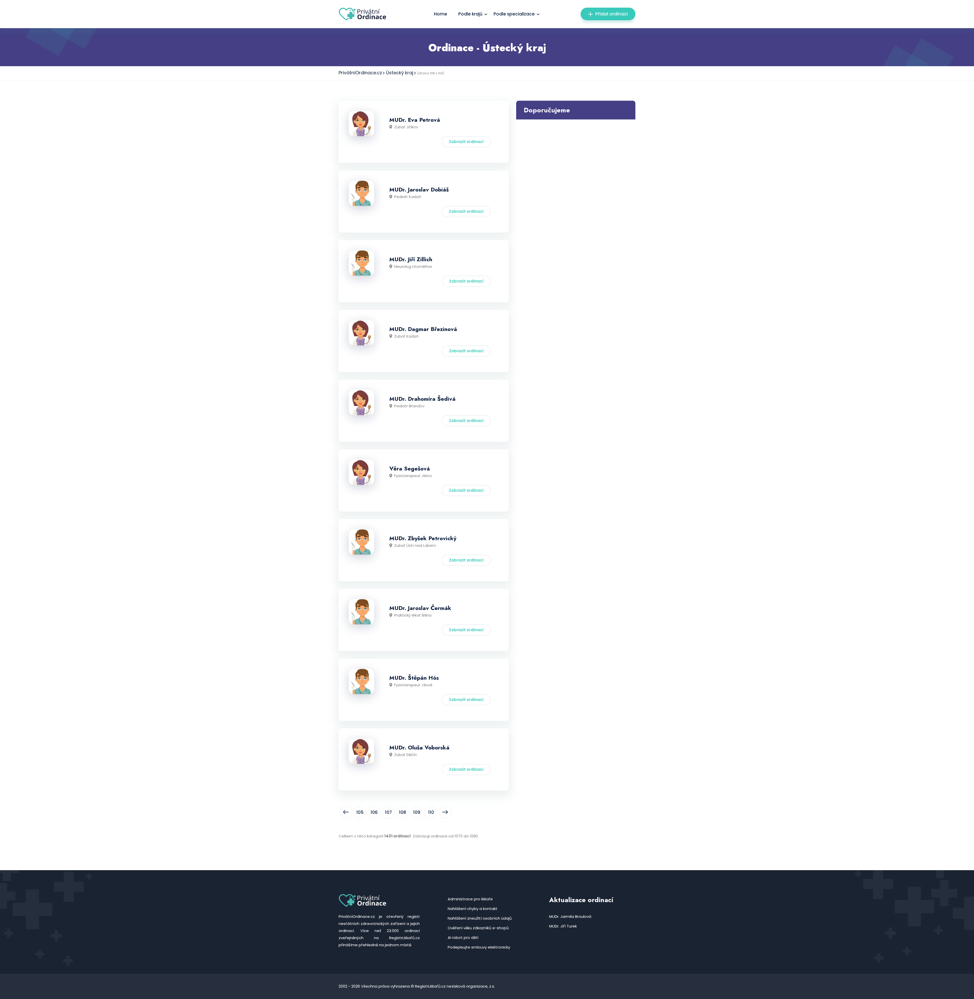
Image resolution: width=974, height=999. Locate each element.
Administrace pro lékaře (470, 899)
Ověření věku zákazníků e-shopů (478, 928)
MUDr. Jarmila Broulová (570, 916)
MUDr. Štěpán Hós (414, 677)
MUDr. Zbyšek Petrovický (422, 538)
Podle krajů (470, 14)
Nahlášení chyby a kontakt (472, 908)
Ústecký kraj (399, 72)
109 (416, 812)
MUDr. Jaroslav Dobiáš (419, 189)
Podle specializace (514, 14)
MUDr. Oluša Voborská (419, 747)
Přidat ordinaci (611, 14)
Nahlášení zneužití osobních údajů (480, 918)
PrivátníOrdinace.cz (360, 72)
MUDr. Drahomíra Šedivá (422, 398)
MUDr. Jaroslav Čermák (420, 608)
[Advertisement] (575, 154)
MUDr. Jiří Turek (563, 926)
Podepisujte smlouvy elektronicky (479, 947)
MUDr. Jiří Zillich (410, 259)
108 (402, 812)
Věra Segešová (409, 468)
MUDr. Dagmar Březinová (423, 329)
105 (359, 812)
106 (374, 812)
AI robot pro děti (463, 937)
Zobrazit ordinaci (466, 141)
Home (440, 14)
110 (431, 812)
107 (388, 812)
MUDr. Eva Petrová (414, 119)
